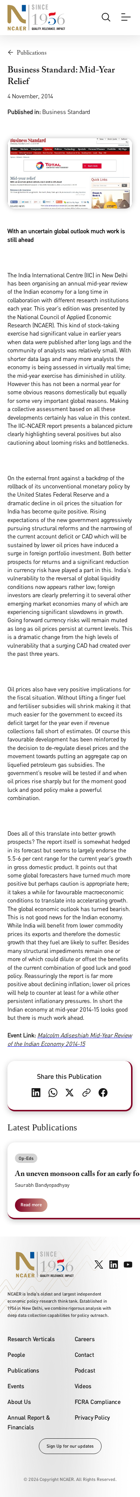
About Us (19, 1401)
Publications (23, 1370)
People (16, 1354)
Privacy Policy (92, 1417)
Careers (85, 1338)
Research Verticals (31, 1338)
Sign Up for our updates (70, 1446)
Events (15, 1385)
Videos (83, 1385)
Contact (84, 1354)
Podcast (85, 1370)
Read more (31, 1204)
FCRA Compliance (98, 1401)
